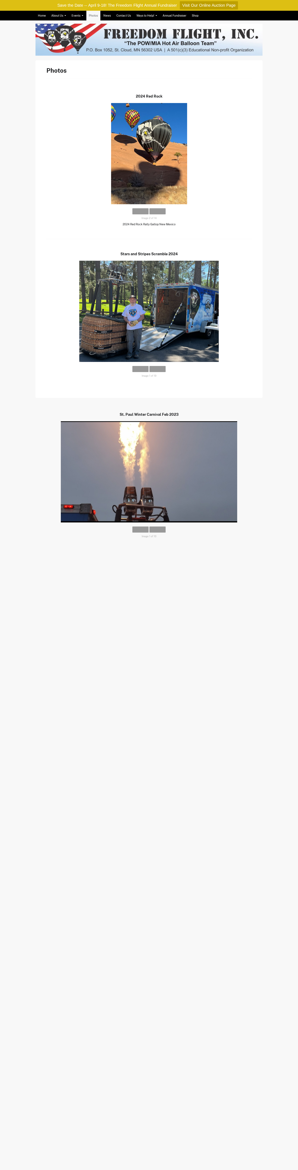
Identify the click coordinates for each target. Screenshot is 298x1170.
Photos (93, 15)
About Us (57, 15)
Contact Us (123, 15)
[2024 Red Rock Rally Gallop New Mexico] (149, 153)
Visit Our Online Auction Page (209, 5)
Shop (195, 15)
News (107, 15)
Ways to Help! (145, 15)
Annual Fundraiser (174, 15)
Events (76, 15)
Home (42, 15)
